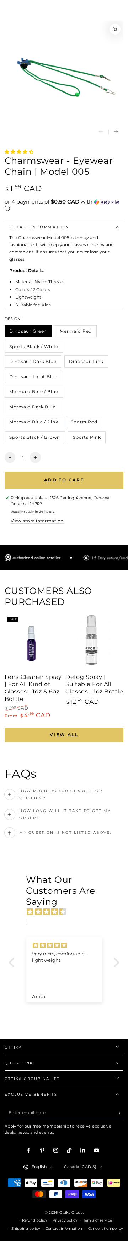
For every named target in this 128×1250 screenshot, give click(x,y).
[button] (64, 205)
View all (64, 734)
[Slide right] (116, 132)
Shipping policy (25, 1228)
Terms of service (97, 1220)
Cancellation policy (105, 1228)
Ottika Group (71, 1212)
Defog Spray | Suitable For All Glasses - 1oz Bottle (94, 684)
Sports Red (84, 423)
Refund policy (34, 1220)
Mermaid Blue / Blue (33, 393)
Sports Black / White (34, 348)
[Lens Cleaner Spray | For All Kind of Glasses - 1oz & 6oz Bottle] (34, 643)
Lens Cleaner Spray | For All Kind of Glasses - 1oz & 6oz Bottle (33, 688)
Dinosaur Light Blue (33, 378)
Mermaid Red (75, 332)
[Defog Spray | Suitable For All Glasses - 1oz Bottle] (94, 643)
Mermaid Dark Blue (32, 408)
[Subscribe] (120, 1112)
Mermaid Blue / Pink (33, 423)
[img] (67, 912)
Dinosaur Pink (86, 363)
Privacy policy (65, 1220)
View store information (37, 520)
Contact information (64, 1228)
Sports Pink (87, 438)
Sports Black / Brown (34, 438)
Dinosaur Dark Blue (33, 363)
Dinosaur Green (28, 332)
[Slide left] (100, 132)
